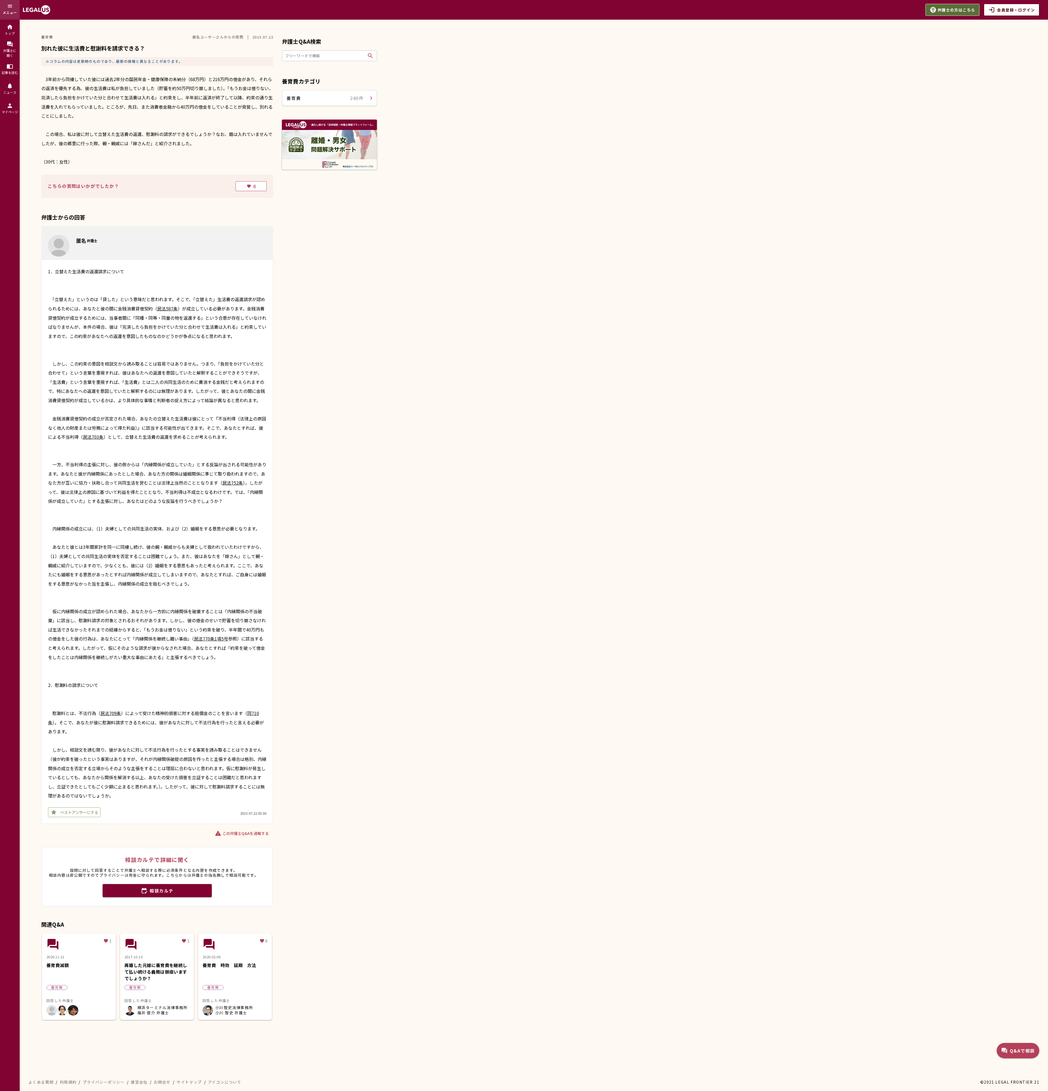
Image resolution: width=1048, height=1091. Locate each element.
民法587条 (167, 308)
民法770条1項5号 (211, 638)
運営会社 (139, 1082)
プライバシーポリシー (104, 1082)
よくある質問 (40, 1082)
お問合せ (162, 1082)
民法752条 (232, 482)
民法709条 (110, 713)
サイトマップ (189, 1082)
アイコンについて (224, 1082)
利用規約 (68, 1082)
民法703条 (93, 437)
